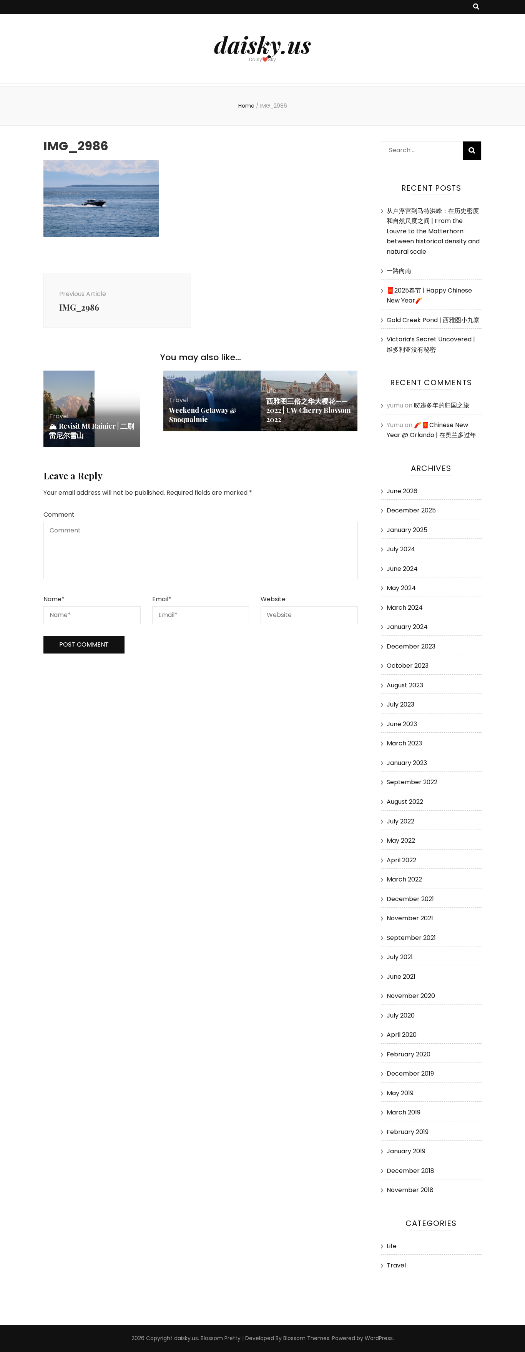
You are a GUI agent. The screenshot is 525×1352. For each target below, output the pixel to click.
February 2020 (408, 1054)
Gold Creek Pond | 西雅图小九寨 (433, 320)
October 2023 (408, 665)
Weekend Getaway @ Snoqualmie (202, 415)
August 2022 (405, 801)
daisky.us (262, 44)
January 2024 (407, 626)
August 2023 (405, 685)
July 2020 (401, 1015)
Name (54, 599)
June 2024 (402, 568)
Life (271, 390)
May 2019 (400, 1093)
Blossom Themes (306, 1338)
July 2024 (401, 549)
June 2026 (402, 491)
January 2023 (407, 762)
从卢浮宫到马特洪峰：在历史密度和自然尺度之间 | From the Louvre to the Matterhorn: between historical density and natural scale (433, 231)
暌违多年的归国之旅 (441, 405)
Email (161, 599)
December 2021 (410, 899)
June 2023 (402, 724)
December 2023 (411, 646)
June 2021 (401, 976)
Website (273, 599)
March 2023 (404, 743)
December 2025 (411, 510)
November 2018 (410, 1190)
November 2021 (410, 918)
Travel (58, 416)
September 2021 (411, 937)
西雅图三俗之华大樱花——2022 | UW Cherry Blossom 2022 (308, 410)
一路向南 (399, 270)
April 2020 (402, 1034)
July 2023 (400, 704)
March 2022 (404, 879)
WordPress (379, 1338)
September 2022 (412, 782)
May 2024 (401, 588)
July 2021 (400, 957)
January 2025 (407, 530)
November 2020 (411, 995)
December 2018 (410, 1170)
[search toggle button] (476, 7)
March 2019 (403, 1112)
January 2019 (406, 1151)
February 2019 (408, 1131)
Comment (59, 514)
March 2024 (405, 607)
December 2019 (410, 1073)
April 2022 (401, 860)
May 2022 (401, 840)
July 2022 (400, 821)
